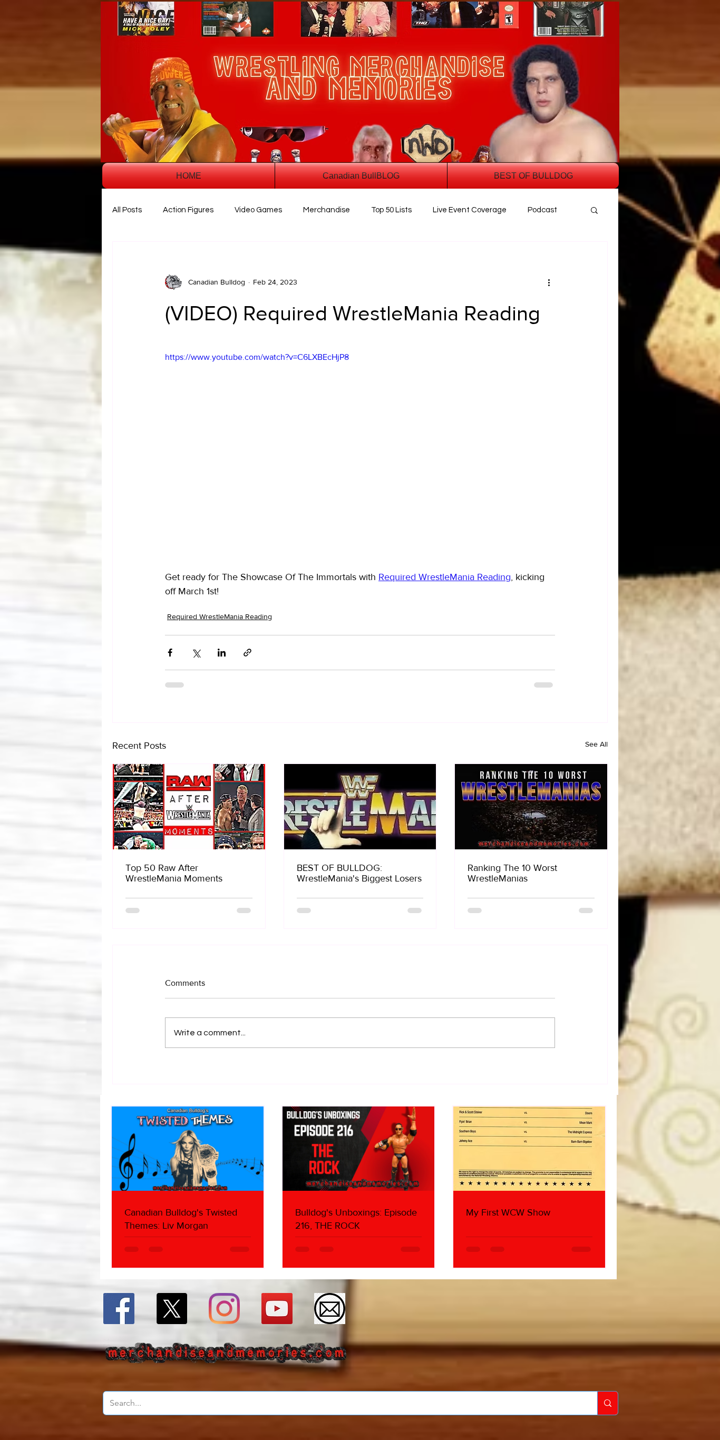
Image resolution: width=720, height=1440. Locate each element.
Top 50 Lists (391, 210)
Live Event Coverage (470, 210)
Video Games (258, 210)
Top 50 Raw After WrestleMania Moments (173, 873)
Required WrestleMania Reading (219, 616)
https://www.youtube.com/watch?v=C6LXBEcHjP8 (257, 356)
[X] (171, 1308)
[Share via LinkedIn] (222, 653)
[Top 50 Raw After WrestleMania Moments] (189, 806)
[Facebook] (118, 1308)
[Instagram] (224, 1308)
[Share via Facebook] (170, 653)
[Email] (329, 1308)
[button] (594, 209)
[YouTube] (277, 1308)
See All (596, 744)
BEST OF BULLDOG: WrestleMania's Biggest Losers (359, 873)
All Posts (127, 210)
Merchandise (326, 210)
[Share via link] (247, 653)
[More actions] (548, 282)
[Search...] (607, 1403)
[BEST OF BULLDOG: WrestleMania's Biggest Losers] (360, 806)
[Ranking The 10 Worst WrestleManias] (531, 806)
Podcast (542, 210)
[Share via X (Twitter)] (196, 653)
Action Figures (188, 210)
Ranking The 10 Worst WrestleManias (512, 873)
